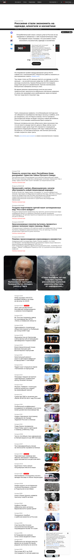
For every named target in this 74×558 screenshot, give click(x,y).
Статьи (24, 2)
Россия (25, 29)
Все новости (18, 2)
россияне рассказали (27, 136)
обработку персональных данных (52, 544)
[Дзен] (66, 32)
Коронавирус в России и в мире (34, 29)
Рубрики (39, 2)
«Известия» (35, 76)
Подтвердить (51, 551)
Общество (17, 29)
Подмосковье (32, 2)
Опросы (21, 29)
